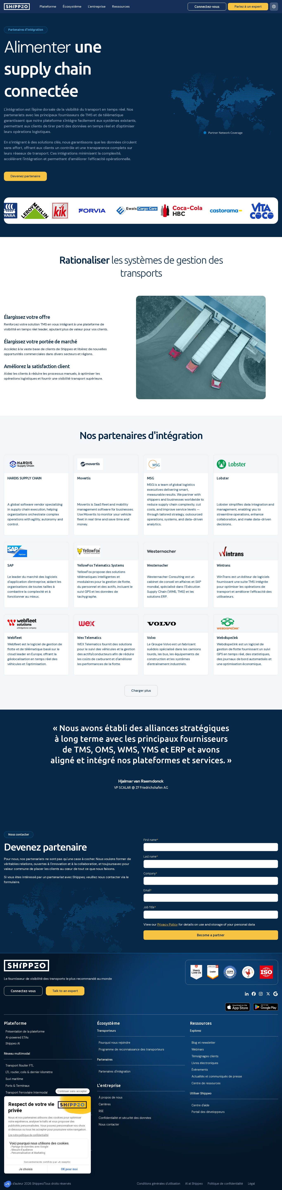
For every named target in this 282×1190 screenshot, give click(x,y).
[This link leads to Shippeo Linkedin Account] (246, 993)
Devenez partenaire (25, 176)
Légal (251, 1183)
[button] (48, 7)
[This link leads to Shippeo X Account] (268, 993)
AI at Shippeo (194, 1183)
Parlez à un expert (248, 6)
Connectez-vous (206, 6)
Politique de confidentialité (225, 1183)
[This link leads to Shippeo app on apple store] (237, 1007)
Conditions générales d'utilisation (158, 1183)
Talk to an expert (65, 991)
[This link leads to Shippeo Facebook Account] (254, 994)
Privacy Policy (167, 924)
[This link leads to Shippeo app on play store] (265, 1007)
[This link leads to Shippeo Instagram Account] (260, 993)
